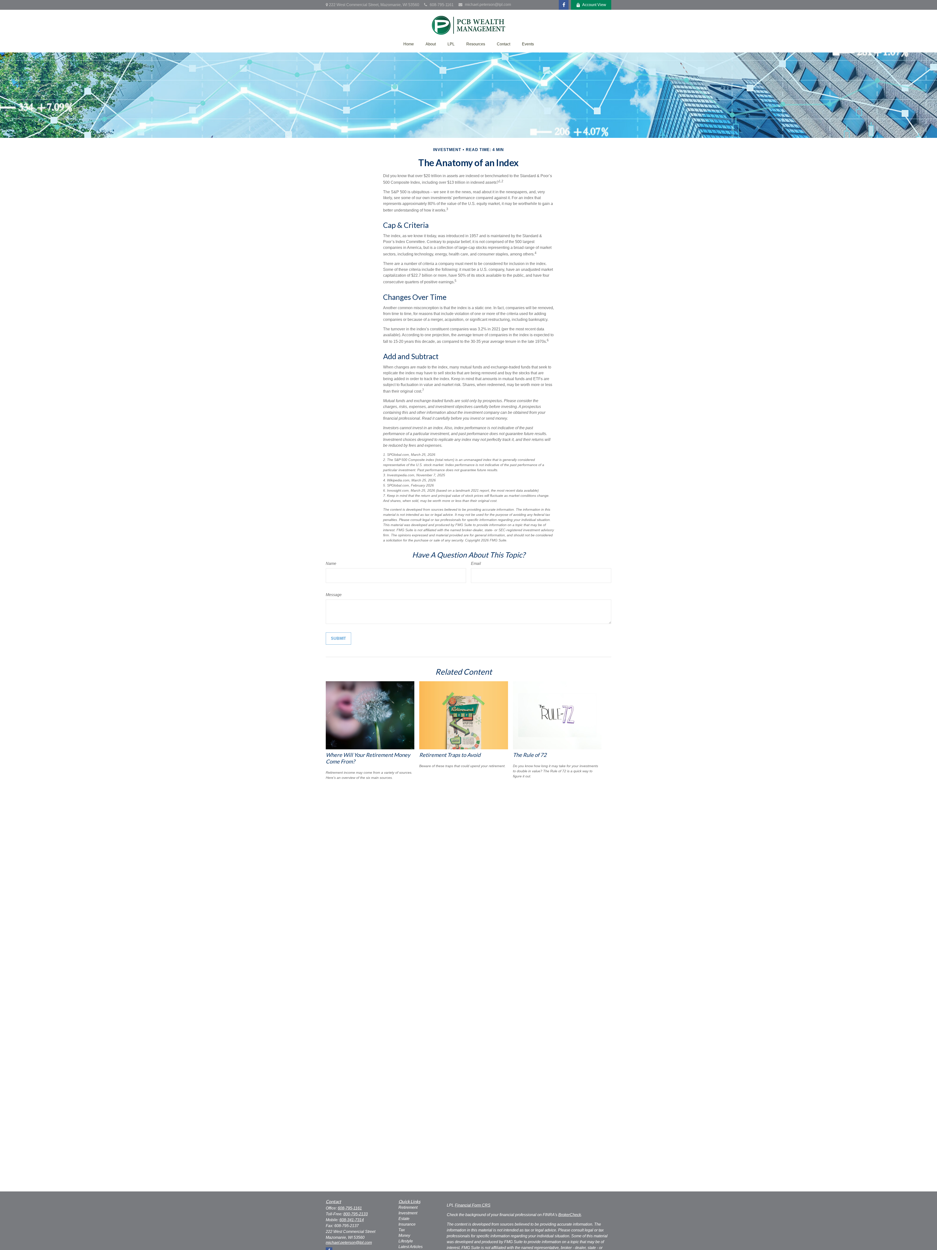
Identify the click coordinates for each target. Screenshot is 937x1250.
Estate (403, 1219)
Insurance (407, 1224)
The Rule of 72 (530, 755)
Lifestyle (405, 1241)
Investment (407, 1213)
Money (404, 1235)
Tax (401, 1230)
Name (331, 563)
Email (476, 563)
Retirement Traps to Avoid (449, 755)
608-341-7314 (351, 1220)
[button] (408, 44)
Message (334, 595)
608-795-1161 (442, 5)
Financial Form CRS (472, 1205)
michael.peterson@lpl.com (488, 4)
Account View (594, 5)
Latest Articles (410, 1247)
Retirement (408, 1207)
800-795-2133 (355, 1214)
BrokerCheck (569, 1215)
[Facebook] (564, 5)
